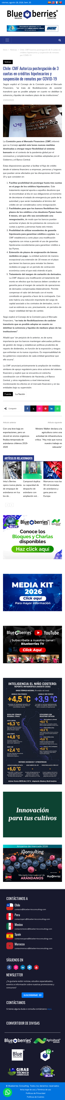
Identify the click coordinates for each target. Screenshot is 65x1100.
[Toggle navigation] (7, 40)
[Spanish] (49, 2)
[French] (56, 2)
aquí (49, 1009)
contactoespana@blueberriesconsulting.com (33, 938)
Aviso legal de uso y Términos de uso (35, 1089)
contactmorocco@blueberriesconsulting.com (33, 948)
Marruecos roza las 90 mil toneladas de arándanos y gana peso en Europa (52, 488)
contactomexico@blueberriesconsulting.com (33, 929)
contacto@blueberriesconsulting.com (30, 909)
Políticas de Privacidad (35, 1093)
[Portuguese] (60, 2)
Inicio (5, 49)
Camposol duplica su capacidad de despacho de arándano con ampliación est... (31, 488)
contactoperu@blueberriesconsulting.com (32, 919)
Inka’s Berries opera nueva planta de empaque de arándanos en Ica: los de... (12, 488)
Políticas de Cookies (35, 1097)
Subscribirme (32, 995)
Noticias (13, 49)
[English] (53, 2)
